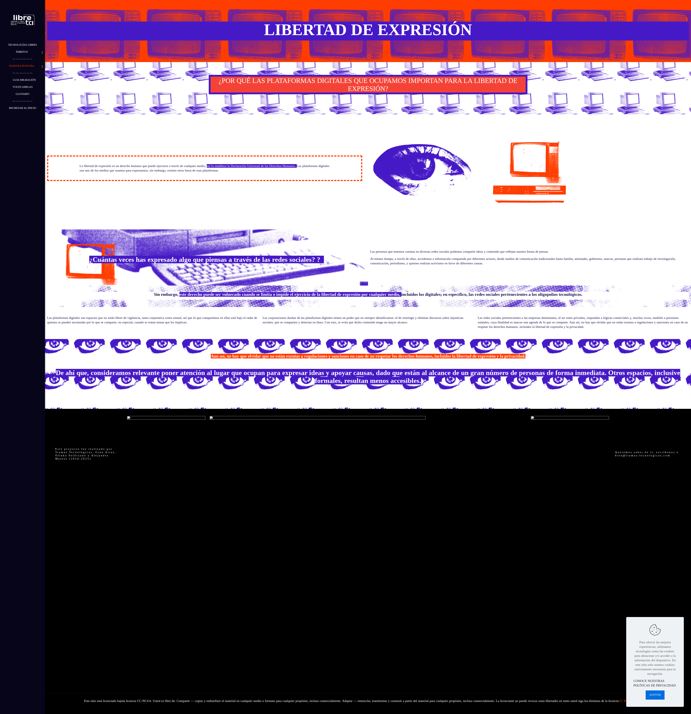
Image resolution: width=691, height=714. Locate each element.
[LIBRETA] (22, 21)
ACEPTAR (655, 694)
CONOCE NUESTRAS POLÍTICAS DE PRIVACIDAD (654, 683)
